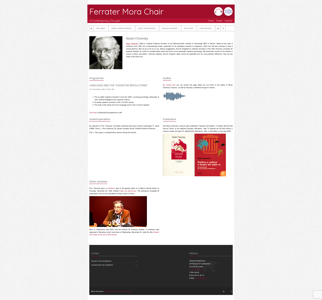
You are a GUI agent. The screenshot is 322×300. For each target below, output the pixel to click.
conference (111, 188)
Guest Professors (146, 28)
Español (228, 20)
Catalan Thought (169, 28)
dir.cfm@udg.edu (200, 278)
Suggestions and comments (102, 265)
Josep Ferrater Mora (121, 28)
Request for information (101, 261)
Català (211, 20)
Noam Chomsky (132, 43)
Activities (188, 28)
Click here (93, 112)
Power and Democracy (127, 191)
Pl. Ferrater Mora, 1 (196, 269)
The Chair (100, 28)
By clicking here (169, 85)
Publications (205, 28)
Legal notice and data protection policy (119, 291)
